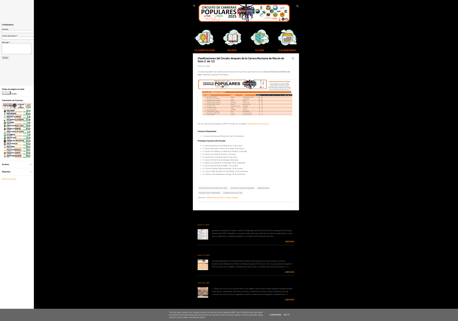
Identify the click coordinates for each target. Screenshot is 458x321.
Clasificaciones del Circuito (258, 124)
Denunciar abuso (9, 179)
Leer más (289, 242)
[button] (292, 59)
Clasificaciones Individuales (209, 193)
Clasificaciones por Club (232, 193)
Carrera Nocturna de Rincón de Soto (213, 188)
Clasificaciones (263, 188)
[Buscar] (297, 6)
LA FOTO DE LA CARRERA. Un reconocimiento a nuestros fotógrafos (231, 279)
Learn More (275, 315)
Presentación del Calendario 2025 (214, 221)
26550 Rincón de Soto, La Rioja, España (222, 198)
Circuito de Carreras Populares (242, 188)
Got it (287, 315)
